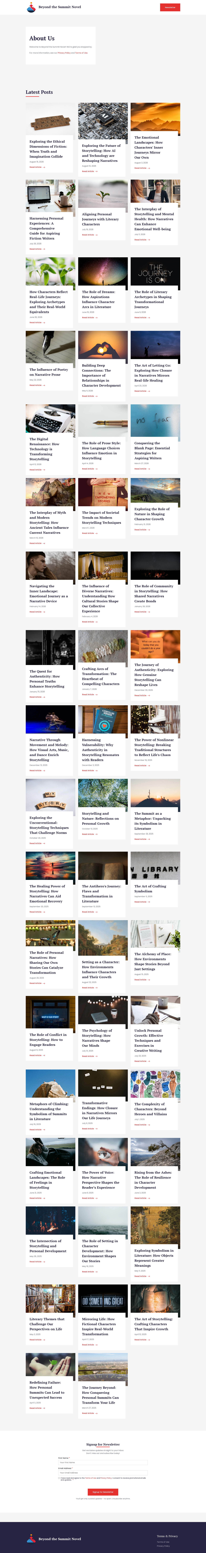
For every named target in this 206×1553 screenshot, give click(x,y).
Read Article (36, 167)
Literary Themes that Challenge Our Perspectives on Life (47, 1324)
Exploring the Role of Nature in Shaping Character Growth (152, 514)
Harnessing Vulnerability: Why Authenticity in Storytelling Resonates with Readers (100, 750)
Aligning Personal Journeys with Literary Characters (100, 219)
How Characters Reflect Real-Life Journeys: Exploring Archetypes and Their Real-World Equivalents (49, 302)
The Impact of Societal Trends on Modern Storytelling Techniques (101, 517)
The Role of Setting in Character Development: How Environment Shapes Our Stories (100, 1251)
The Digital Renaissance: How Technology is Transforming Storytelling (44, 449)
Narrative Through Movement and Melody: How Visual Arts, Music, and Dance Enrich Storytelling (49, 750)
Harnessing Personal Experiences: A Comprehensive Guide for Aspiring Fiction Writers (46, 228)
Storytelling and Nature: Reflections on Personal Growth (100, 818)
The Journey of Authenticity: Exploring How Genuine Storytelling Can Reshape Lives (154, 675)
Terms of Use (81, 52)
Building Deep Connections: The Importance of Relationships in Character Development (101, 375)
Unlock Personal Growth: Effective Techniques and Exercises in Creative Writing (148, 1040)
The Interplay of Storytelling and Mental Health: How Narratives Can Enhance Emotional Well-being (154, 219)
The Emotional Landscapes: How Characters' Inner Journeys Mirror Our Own (148, 147)
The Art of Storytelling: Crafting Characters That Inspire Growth (153, 1324)
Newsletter (170, 7)
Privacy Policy (64, 52)
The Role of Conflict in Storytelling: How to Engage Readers (48, 1039)
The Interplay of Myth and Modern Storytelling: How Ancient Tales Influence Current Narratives (49, 522)
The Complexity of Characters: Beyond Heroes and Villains (150, 1109)
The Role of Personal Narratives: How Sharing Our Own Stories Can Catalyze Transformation (47, 962)
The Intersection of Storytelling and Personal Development (48, 1246)
